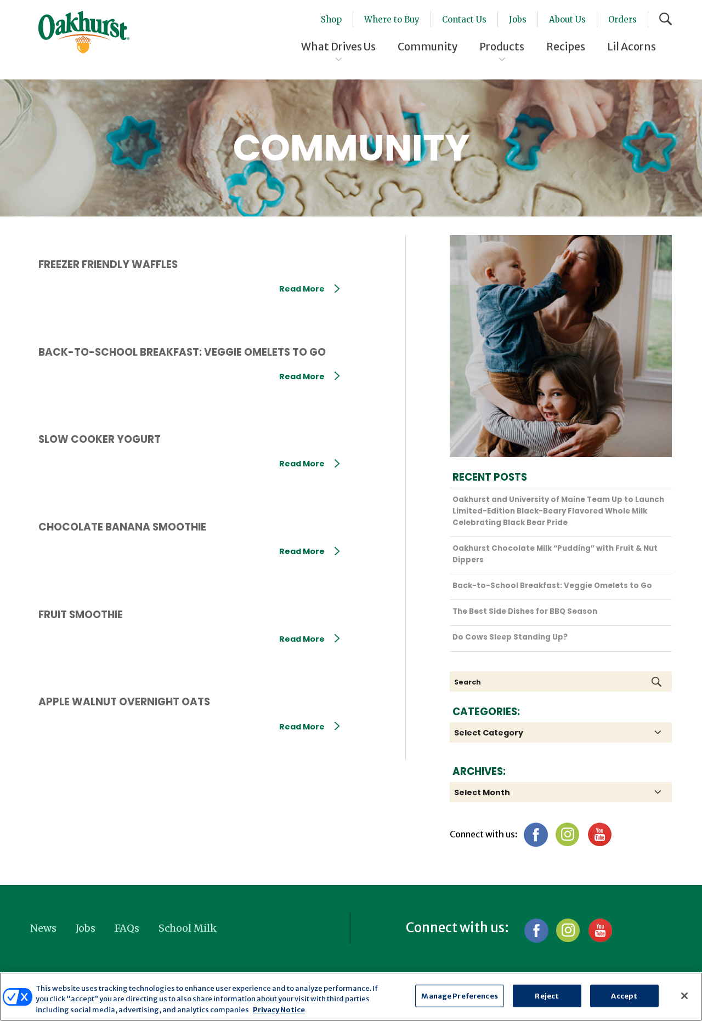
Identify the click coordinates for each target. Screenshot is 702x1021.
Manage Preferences (459, 995)
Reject (547, 995)
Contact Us (464, 19)
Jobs (517, 19)
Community (427, 46)
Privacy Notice (279, 1009)
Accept (624, 995)
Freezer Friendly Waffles (108, 264)
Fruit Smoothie (80, 614)
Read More (302, 288)
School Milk (187, 928)
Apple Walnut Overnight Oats (124, 701)
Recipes (565, 46)
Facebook (535, 834)
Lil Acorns (631, 46)
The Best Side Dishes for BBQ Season (524, 611)
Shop (331, 19)
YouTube (599, 834)
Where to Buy (392, 19)
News (43, 928)
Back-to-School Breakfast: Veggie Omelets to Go (182, 352)
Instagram (567, 834)
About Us (567, 19)
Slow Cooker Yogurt (99, 439)
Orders (622, 19)
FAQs (127, 928)
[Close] (684, 996)
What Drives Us (338, 46)
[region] (351, 996)
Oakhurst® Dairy (83, 32)
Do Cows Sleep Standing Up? (510, 637)
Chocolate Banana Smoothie (122, 527)
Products (501, 46)
